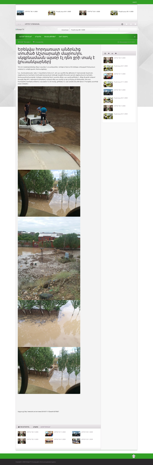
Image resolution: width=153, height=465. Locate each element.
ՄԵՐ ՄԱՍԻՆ (63, 36)
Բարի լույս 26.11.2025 (121, 98)
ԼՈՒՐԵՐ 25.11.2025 (32, 439)
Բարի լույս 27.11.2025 (126, 11)
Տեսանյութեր (50, 36)
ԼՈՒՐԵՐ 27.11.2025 (93, 11)
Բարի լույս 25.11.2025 (121, 114)
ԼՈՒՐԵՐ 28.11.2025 (31, 11)
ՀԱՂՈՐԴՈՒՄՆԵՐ (25, 36)
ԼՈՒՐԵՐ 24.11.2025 (60, 439)
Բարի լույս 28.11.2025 (63, 11)
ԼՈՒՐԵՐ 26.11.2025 (87, 432)
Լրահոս (38, 36)
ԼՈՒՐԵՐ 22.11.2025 (87, 439)
